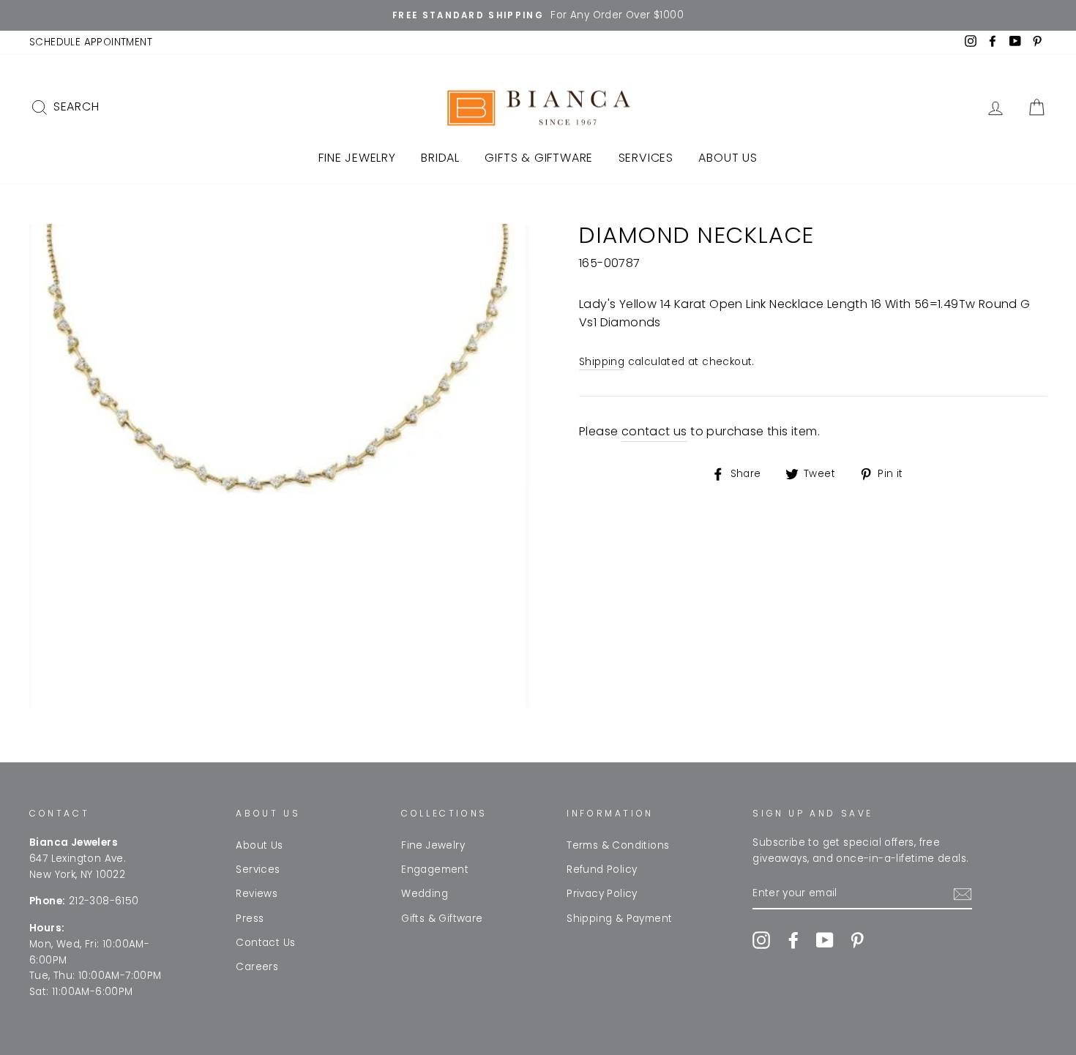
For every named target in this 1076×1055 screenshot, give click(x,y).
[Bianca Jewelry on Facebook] (793, 940)
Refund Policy (602, 869)
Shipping (601, 362)
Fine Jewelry (357, 157)
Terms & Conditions (618, 845)
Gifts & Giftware (539, 157)
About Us (727, 157)
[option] (538, 15)
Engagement (434, 869)
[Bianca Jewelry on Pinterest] (857, 940)
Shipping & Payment (619, 919)
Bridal (440, 157)
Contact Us (265, 943)
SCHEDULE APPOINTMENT (90, 42)
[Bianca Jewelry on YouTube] (825, 940)
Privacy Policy (602, 894)
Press (250, 919)
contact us (654, 431)
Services (646, 157)
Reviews (256, 894)
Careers (257, 967)
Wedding (424, 894)
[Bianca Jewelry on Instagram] (761, 940)
